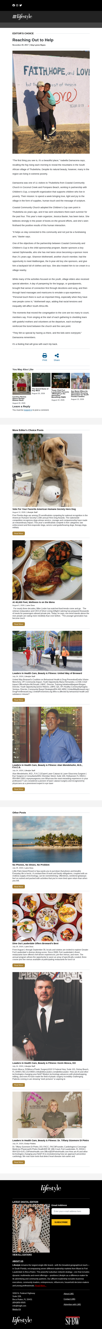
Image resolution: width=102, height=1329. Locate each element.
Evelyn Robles (30, 1144)
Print (44, 360)
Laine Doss (30, 605)
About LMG (69, 1294)
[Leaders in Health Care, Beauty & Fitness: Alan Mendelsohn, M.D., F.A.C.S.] (47, 735)
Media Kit (16, 1309)
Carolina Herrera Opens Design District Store (19, 398)
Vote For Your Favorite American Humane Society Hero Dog (44, 509)
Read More (18, 533)
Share (57, 360)
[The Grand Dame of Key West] (41, 380)
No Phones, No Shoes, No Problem (31, 865)
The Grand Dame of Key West (40, 390)
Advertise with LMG (72, 1304)
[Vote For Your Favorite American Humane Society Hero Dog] (47, 471)
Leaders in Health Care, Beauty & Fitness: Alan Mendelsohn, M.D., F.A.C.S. (47, 766)
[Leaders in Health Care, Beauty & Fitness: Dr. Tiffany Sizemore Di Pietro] (47, 1115)
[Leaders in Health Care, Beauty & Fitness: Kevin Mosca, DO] (47, 1017)
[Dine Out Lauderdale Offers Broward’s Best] (47, 917)
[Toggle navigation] (14, 17)
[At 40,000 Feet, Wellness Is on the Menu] (47, 570)
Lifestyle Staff (32, 512)
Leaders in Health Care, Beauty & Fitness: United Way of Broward (47, 673)
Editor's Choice (23, 33)
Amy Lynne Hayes (38, 45)
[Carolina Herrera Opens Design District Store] (21, 384)
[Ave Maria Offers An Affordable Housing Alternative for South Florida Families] (80, 381)
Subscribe (61, 1222)
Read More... (40, 1285)
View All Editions (22, 1255)
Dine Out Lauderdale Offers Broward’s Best (35, 943)
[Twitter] (20, 5)
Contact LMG (69, 1299)
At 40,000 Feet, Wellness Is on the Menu (33, 602)
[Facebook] (13, 5)
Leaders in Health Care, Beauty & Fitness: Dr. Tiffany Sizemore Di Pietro (50, 1140)
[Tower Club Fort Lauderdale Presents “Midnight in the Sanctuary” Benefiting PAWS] (60, 381)
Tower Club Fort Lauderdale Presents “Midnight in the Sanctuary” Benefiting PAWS (60, 393)
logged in (28, 410)
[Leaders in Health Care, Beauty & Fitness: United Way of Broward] (47, 651)
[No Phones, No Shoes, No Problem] (47, 840)
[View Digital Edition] (31, 1228)
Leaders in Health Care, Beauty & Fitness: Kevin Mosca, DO (44, 1063)
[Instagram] (17, 5)
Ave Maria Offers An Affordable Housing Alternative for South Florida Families (80, 393)
